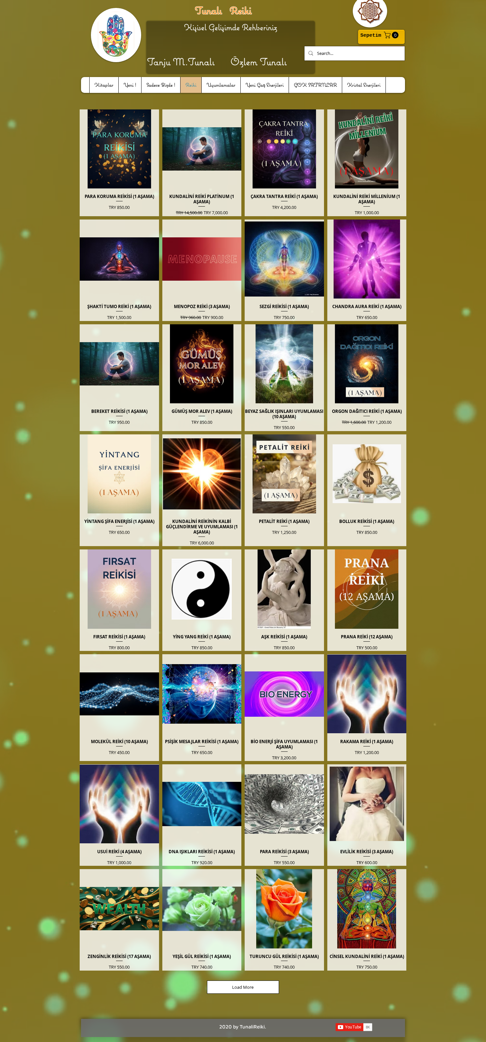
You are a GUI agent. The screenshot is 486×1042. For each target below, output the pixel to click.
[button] (392, 35)
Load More (243, 987)
